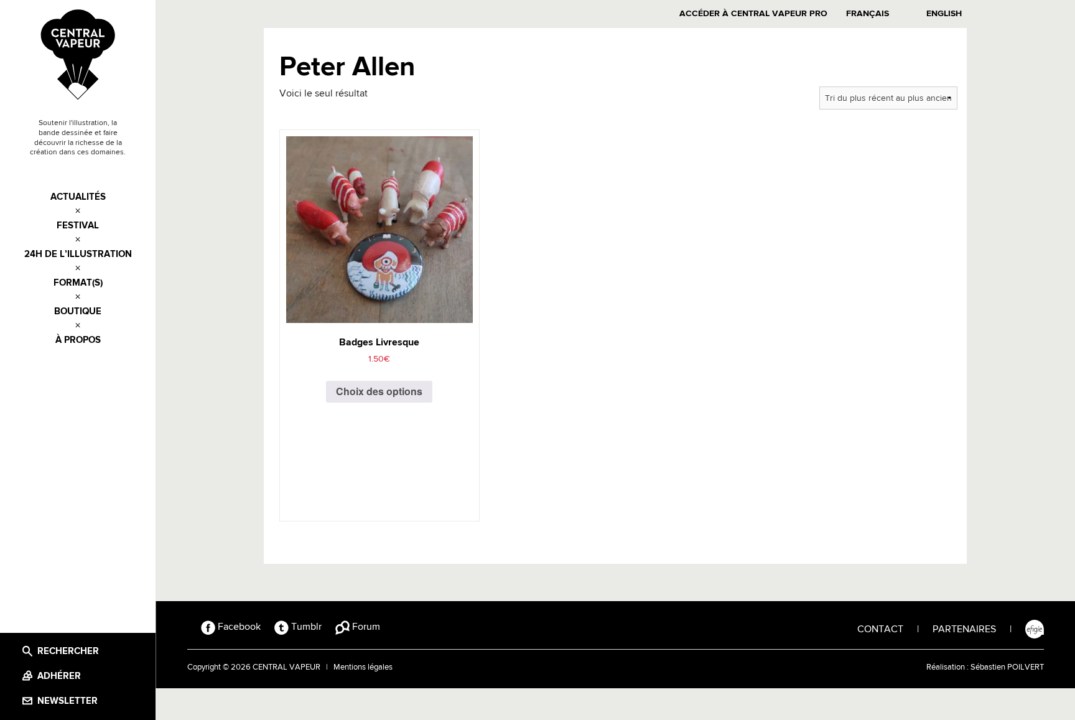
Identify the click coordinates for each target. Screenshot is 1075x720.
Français (867, 13)
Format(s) (78, 283)
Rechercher (68, 651)
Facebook (238, 627)
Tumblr (305, 627)
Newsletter (67, 701)
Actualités (78, 197)
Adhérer (59, 676)
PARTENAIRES (964, 630)
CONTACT (880, 630)
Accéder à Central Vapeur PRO (753, 13)
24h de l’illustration (78, 254)
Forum (365, 627)
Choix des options (379, 391)
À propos (78, 340)
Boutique (77, 311)
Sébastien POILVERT (1007, 667)
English (944, 13)
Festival (78, 225)
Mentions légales (363, 667)
